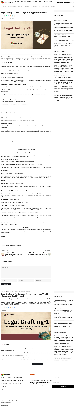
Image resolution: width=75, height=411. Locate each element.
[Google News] (73, 6)
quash (22, 6)
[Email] (10, 16)
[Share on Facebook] (2, 16)
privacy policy (42, 385)
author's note (27, 6)
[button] (70, 2)
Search (71, 10)
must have (4, 6)
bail (19, 6)
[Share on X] (4, 16)
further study (14, 6)
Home (2, 291)
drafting (7, 245)
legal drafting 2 (18, 245)
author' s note (41, 6)
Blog (4, 291)
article (36, 6)
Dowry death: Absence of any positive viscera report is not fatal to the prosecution (63, 90)
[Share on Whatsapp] (6, 16)
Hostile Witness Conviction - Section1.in (62, 54)
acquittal (9, 6)
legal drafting (12, 245)
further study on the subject (50, 6)
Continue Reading (37, 363)
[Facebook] (71, 6)
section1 (4, 18)
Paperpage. (13, 407)
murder (32, 6)
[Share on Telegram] (8, 16)
